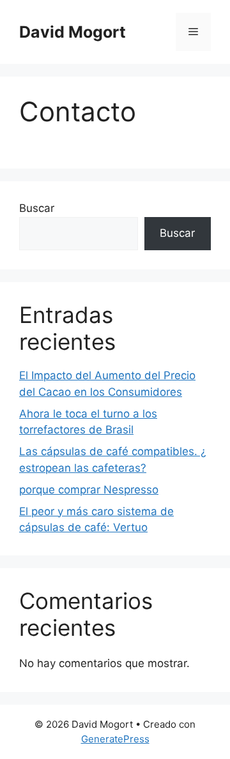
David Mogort (72, 31)
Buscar (36, 208)
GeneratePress (115, 739)
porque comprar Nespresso (88, 489)
